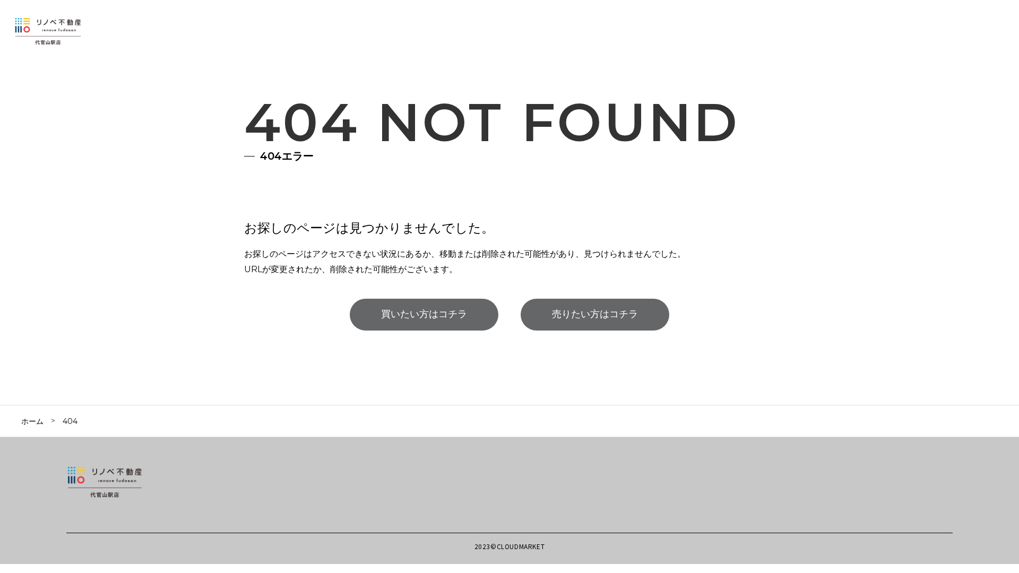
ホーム (32, 421)
